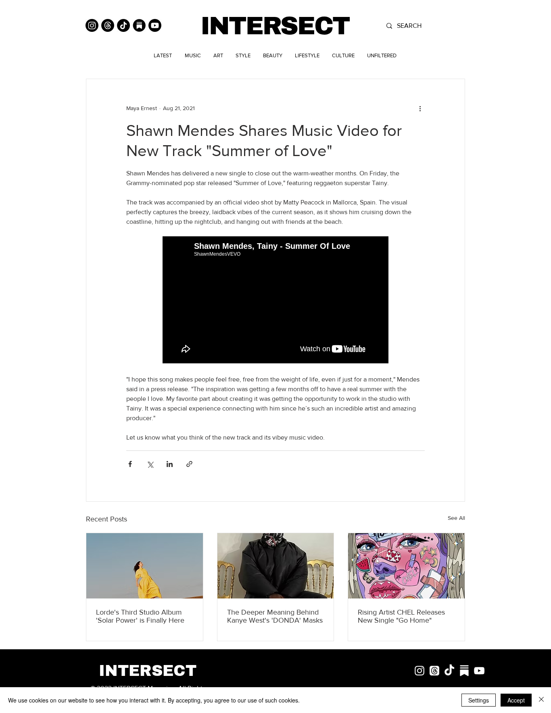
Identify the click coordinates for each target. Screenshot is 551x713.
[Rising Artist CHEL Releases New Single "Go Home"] (406, 565)
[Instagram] (92, 25)
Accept (516, 700)
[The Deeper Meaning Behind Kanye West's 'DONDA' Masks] (275, 565)
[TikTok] (123, 25)
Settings (478, 700)
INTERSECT (274, 26)
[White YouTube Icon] (479, 670)
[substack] (464, 670)
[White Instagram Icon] (419, 670)
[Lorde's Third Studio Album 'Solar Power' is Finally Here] (144, 565)
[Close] (541, 700)
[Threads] (107, 25)
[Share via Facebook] (130, 464)
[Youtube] (154, 25)
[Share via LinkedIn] (169, 464)
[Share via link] (189, 464)
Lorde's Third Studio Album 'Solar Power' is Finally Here (140, 616)
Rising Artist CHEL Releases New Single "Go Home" (401, 616)
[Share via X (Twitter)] (150, 464)
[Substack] (139, 25)
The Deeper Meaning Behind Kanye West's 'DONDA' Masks (275, 616)
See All (456, 518)
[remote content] (275, 300)
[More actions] (420, 108)
